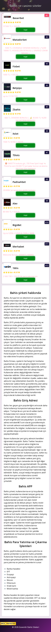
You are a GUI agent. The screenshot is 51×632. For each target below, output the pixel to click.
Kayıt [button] (25, 30)
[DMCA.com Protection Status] (8, 624)
